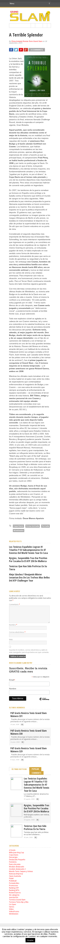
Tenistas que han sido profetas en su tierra (28, 568)
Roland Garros (15, 892)
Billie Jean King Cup (16, 852)
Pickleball (12, 881)
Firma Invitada (32, 526)
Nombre (13, 625)
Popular (35, 769)
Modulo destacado (16, 866)
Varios (11, 907)
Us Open (12, 904)
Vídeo (11, 909)
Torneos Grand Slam (17, 899)
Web (11, 639)
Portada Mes (14, 883)
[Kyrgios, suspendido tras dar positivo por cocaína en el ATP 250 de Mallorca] (16, 816)
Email (12, 680)
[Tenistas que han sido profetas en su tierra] (16, 836)
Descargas (13, 857)
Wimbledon (19, 530)
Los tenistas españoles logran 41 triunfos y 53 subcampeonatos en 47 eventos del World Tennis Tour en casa (28, 549)
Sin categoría (14, 895)
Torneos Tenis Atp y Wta (18, 902)
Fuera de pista (14, 864)
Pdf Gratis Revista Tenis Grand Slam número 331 (28, 714)
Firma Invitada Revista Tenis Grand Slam (26, 41)
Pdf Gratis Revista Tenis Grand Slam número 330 (28, 732)
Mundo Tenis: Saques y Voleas (21, 871)
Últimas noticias (19, 769)
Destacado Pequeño (17, 859)
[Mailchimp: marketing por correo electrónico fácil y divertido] (44, 701)
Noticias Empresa (16, 874)
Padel (11, 878)
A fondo (12, 850)
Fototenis (12, 862)
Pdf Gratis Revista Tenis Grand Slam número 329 (28, 750)
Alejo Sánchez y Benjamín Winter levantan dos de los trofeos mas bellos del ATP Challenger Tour (29, 577)
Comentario (14, 604)
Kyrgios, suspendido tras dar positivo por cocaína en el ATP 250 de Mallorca (28, 559)
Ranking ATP (14, 888)
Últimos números (17, 707)
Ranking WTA (14, 890)
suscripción (13, 897)
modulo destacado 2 (17, 869)
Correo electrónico (17, 632)
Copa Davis (18, 526)
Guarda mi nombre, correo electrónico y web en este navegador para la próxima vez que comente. (29, 651)
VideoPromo (14, 911)
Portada (45, 526)
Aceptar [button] (30, 940)
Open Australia (15, 876)
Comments (36, 773)
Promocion (13, 885)
